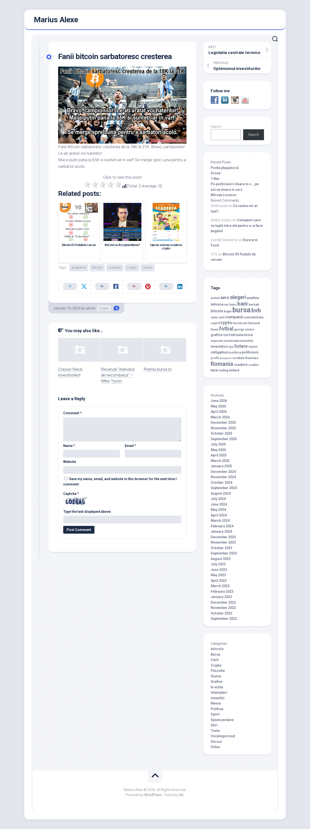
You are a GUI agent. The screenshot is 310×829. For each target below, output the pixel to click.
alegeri (238, 297)
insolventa (231, 341)
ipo (231, 346)
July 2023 (218, 564)
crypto (132, 267)
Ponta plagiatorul (225, 168)
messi (147, 267)
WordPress (153, 795)
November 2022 (223, 608)
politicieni (250, 352)
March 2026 (220, 417)
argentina (79, 267)
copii (214, 323)
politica (235, 352)
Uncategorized (223, 736)
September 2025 (224, 439)
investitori (219, 346)
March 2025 (220, 461)
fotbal (226, 329)
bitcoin (97, 267)
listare (241, 346)
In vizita (217, 687)
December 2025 (223, 422)
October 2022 (221, 613)
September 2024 (224, 488)
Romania (222, 364)
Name (69, 446)
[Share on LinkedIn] (170, 286)
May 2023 (218, 575)
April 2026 (219, 412)
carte (214, 317)
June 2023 (219, 570)
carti (221, 317)
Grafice (216, 681)
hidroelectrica (241, 335)
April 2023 (219, 581)
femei (214, 329)
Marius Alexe (56, 19)
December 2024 (223, 472)
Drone (216, 173)
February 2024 (222, 526)
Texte (215, 731)
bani (242, 303)
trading (223, 370)
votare (234, 370)
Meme (216, 703)
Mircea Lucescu (223, 195)
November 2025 (223, 428)
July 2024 (218, 499)
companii (234, 317)
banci (233, 304)
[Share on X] (74, 286)
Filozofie (218, 671)
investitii (246, 341)
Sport (215, 714)
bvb (256, 310)
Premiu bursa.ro (158, 369)
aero (224, 297)
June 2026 (219, 401)
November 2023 (223, 542)
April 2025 (219, 455)
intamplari (219, 692)
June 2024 (219, 504)
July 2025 (218, 444)
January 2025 (221, 466)
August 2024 (221, 493)
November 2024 (223, 477)
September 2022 (224, 619)
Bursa (215, 654)
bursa (241, 310)
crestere (114, 267)
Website (69, 462)
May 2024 (218, 510)
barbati (253, 304)
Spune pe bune (222, 720)
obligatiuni (220, 352)
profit (215, 358)
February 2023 (222, 591)
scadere (241, 365)
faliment (254, 323)
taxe (214, 370)
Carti (215, 660)
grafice (217, 335)
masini (252, 346)
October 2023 (221, 548)
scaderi (253, 365)
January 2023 (221, 597)
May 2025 (218, 450)
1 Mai (215, 179)
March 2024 (220, 520)
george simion (244, 329)
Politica (217, 709)
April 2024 (219, 515)
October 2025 (221, 433)
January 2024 (221, 531)
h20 (225, 335)
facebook (240, 323)
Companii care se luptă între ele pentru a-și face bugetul (237, 225)
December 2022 (223, 602)
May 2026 (218, 406)
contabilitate (253, 317)
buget (228, 311)
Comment (72, 413)
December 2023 (223, 537)
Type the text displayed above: (87, 512)
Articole (217, 649)
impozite (217, 341)
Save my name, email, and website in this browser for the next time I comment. (120, 481)
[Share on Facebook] (106, 286)
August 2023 (221, 559)
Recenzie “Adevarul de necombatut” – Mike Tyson (117, 375)
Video (215, 747)
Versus (216, 742)
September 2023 (224, 553)
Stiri (214, 725)
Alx (181, 795)
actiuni (215, 298)
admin (90, 308)
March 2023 (220, 586)
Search (216, 127)
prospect (226, 358)
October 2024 (221, 482)
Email (130, 446)
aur (226, 304)
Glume (216, 676)
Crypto (104, 308)
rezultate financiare (245, 358)
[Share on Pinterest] (138, 286)
